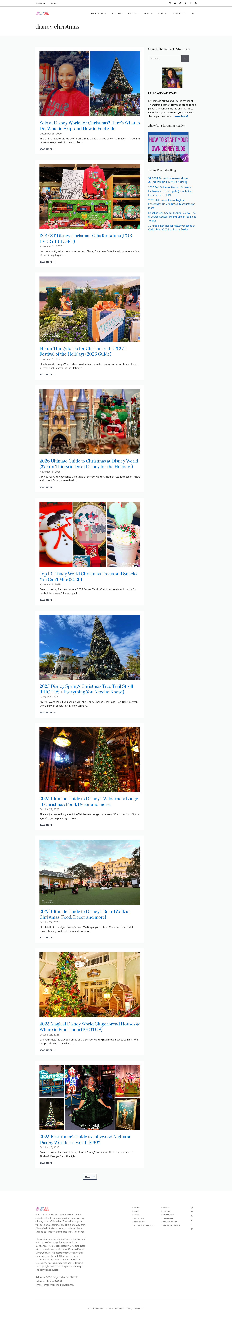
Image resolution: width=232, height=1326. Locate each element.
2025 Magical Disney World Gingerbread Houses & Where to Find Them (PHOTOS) (89, 1027)
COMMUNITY (178, 13)
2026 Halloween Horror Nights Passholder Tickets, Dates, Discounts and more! (171, 204)
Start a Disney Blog (144, 1226)
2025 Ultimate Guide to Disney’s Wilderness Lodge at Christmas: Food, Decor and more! (88, 801)
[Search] (185, 58)
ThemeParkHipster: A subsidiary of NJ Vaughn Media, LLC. (119, 1308)
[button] (193, 13)
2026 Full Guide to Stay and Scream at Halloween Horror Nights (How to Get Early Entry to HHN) (170, 191)
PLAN (146, 13)
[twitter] (190, 3)
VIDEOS (132, 13)
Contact (40, 3)
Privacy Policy (170, 1222)
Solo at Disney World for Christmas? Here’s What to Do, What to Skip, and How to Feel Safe (89, 126)
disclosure (168, 1215)
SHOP (160, 13)
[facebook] (175, 3)
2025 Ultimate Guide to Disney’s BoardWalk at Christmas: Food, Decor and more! (84, 914)
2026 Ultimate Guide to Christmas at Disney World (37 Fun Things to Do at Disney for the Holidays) (88, 464)
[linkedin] (170, 3)
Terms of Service (171, 1226)
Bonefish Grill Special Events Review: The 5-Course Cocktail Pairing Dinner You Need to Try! (172, 216)
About (54, 3)
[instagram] (196, 3)
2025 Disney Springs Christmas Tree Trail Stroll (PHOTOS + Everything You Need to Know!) (86, 689)
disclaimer (168, 1218)
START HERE (97, 13)
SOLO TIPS (117, 13)
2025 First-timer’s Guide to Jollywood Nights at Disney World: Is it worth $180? (84, 1139)
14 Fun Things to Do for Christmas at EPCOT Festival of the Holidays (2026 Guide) (82, 351)
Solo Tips (139, 1218)
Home (136, 1208)
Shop (136, 1215)
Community (139, 1222)
